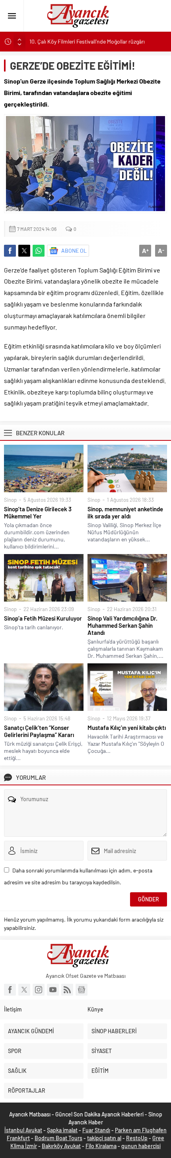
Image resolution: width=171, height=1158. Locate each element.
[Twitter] (24, 990)
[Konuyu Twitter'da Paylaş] (24, 251)
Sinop (10, 500)
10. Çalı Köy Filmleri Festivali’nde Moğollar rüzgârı (87, 41)
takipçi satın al (104, 1138)
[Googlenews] (81, 990)
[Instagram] (39, 990)
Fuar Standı (96, 1130)
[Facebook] (10, 990)
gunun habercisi (141, 1146)
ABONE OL (74, 250)
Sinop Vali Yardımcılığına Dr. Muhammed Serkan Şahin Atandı (122, 625)
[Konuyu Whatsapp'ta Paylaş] (39, 251)
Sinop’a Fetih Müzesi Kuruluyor (43, 618)
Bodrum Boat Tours (58, 1138)
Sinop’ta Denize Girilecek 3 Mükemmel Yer (38, 512)
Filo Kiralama (101, 1146)
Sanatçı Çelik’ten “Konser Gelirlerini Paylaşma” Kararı (39, 731)
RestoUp (137, 1138)
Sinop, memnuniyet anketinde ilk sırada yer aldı (125, 512)
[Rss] (67, 990)
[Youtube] (53, 990)
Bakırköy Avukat (61, 1146)
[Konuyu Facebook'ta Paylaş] (10, 251)
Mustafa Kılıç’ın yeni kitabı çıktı (126, 727)
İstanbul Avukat (23, 1130)
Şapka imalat (62, 1130)
